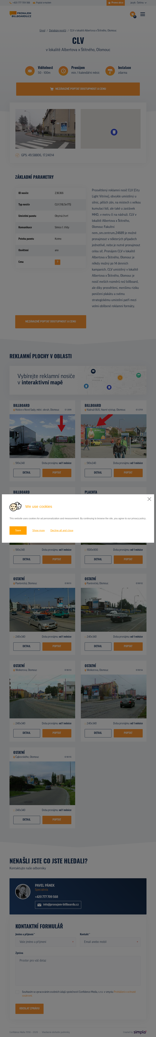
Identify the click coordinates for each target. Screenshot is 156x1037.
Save (18, 530)
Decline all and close (61, 530)
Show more (38, 530)
